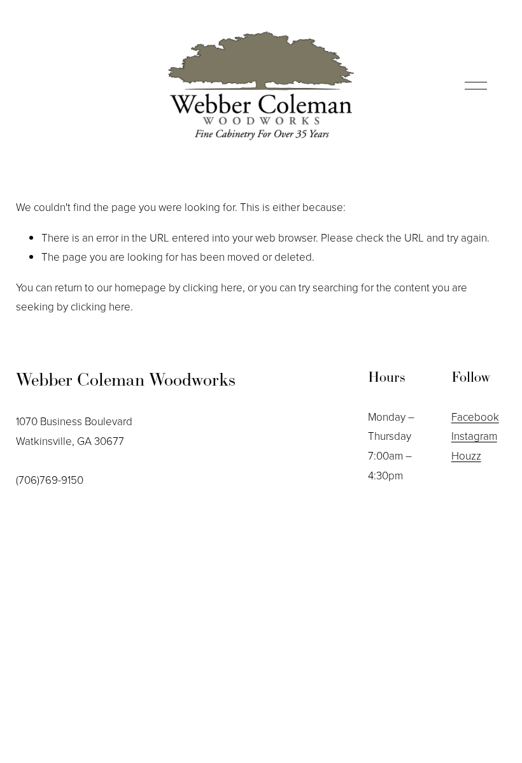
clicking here (213, 287)
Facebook (475, 416)
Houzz (466, 455)
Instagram (474, 435)
